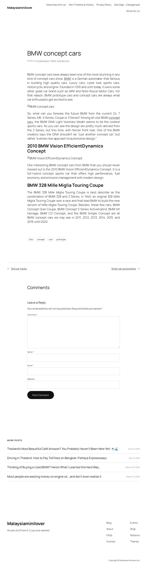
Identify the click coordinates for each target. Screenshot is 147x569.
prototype (60, 239)
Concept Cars (63, 60)
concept (41, 239)
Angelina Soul (43, 60)
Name (30, 352)
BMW (53, 60)
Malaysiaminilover (19, 8)
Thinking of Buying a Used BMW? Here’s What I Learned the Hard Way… (53, 467)
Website (30, 379)
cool (51, 239)
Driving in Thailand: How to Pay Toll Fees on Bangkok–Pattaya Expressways (57, 458)
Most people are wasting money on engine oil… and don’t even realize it (54, 476)
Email (30, 365)
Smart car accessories (123, 268)
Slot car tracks (19, 268)
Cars (31, 239)
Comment (32, 314)
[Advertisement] (73, 22)
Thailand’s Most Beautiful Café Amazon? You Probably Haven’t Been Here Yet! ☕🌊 (62, 448)
